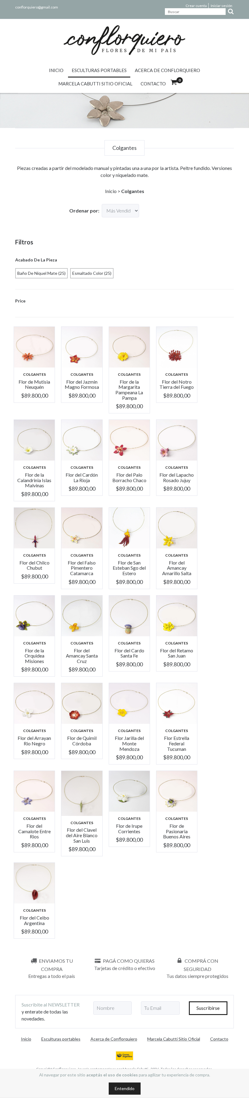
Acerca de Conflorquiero (167, 70)
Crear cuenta (196, 5)
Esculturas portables (99, 70)
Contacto (153, 83)
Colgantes (34, 374)
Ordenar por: (84, 210)
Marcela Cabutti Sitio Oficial (95, 83)
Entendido (125, 1088)
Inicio (56, 70)
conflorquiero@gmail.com (36, 7)
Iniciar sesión (221, 5)
